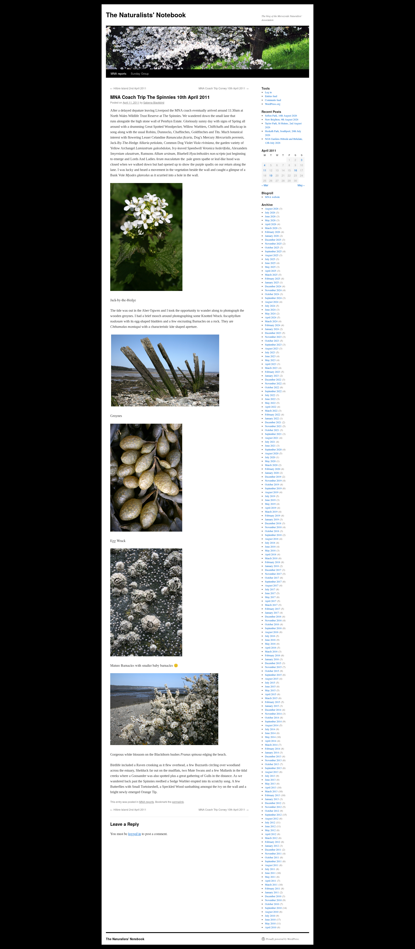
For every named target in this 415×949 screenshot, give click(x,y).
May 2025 (270, 266)
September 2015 (273, 674)
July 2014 (270, 729)
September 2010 (273, 908)
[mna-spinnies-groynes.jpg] (165, 405)
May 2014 (270, 737)
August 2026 (271, 208)
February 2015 (272, 702)
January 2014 (272, 752)
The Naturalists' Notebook (146, 14)
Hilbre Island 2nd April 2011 (128, 88)
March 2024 (271, 321)
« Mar (265, 185)
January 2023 (272, 375)
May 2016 (270, 643)
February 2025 (272, 278)
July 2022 (270, 395)
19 (270, 175)
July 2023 (270, 352)
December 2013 (273, 756)
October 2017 (272, 577)
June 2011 (270, 873)
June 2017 (270, 593)
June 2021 (270, 445)
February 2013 (272, 795)
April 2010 (270, 927)
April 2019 (270, 507)
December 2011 (273, 849)
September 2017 (273, 581)
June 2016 (270, 639)
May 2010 (270, 923)
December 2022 (273, 379)
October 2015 (272, 671)
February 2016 (272, 655)
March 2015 (271, 698)
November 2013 (273, 760)
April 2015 (270, 694)
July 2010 (270, 915)
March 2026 (271, 228)
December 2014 (273, 709)
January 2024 (272, 329)
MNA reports (118, 73)
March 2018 (271, 558)
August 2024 (271, 301)
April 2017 (270, 601)
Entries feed (271, 96)
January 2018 (272, 566)
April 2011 (270, 880)
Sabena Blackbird (153, 102)
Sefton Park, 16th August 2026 (281, 115)
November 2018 (273, 527)
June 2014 (270, 733)
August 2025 (271, 255)
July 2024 (270, 305)
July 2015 (270, 682)
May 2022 (270, 402)
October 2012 (272, 810)
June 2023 (270, 356)
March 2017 (271, 604)
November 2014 (273, 713)
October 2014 (272, 717)
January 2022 (272, 418)
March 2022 (271, 410)
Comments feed (273, 100)
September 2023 (273, 344)
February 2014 (272, 748)
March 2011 (271, 884)
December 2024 (273, 286)
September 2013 (273, 768)
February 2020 (272, 469)
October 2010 (272, 904)
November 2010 (273, 900)
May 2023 (270, 360)
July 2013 (270, 775)
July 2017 (270, 589)
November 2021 (273, 426)
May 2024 (270, 313)
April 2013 (270, 787)
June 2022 (270, 399)
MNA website (272, 197)
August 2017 (271, 585)
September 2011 (273, 861)
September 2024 (273, 298)
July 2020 (270, 457)
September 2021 (273, 434)
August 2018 (271, 538)
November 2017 (273, 573)
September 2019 (273, 488)
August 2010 (271, 911)
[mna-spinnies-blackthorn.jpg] (164, 744)
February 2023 (272, 371)
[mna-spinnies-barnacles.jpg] (146, 655)
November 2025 (273, 243)
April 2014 (270, 740)
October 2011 (272, 857)
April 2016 (270, 647)
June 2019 (270, 500)
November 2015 (273, 667)
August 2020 (271, 453)
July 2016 (270, 636)
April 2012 (270, 834)
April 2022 (270, 406)
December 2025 (273, 239)
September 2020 (273, 449)
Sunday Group (140, 73)
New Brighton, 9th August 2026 (281, 119)
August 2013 (271, 772)
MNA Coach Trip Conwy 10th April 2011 (224, 88)
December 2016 (273, 616)
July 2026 (270, 212)
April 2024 (270, 317)
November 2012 (273, 806)
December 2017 (273, 570)
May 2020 (270, 461)
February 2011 (272, 888)
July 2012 (270, 822)
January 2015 (272, 705)
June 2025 (270, 263)
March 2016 (271, 651)
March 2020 (271, 465)
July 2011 (270, 869)
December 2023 (273, 333)
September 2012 (273, 814)
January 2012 (272, 845)
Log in (268, 92)
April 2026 (270, 224)
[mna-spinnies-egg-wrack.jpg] (146, 530)
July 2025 (270, 259)
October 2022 (272, 387)
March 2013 (271, 791)
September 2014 (273, 721)
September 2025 (273, 251)
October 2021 (272, 430)
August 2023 (271, 348)
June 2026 (270, 216)
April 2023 (270, 364)
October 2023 (272, 340)
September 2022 (273, 391)
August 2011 (271, 865)
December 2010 (273, 896)
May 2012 (270, 830)
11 (264, 170)
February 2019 (272, 515)
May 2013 (270, 783)
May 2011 (270, 876)
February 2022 (272, 414)
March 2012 (271, 838)
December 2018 (273, 523)
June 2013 (270, 779)
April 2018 (270, 554)
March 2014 (271, 744)
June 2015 (270, 686)
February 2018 (272, 562)
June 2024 (270, 309)
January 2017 (272, 612)
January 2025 (272, 282)
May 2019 (270, 503)
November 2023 (273, 336)
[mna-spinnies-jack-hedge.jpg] (146, 289)
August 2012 (271, 818)
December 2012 (273, 803)
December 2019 (273, 476)
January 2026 (272, 235)
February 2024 (272, 325)
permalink (178, 802)
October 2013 (272, 764)
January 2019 (272, 519)
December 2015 (273, 663)
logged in (134, 833)
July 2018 (270, 542)
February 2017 (272, 608)
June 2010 (270, 919)
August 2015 (271, 678)
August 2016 (271, 632)
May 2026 (270, 220)
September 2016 (273, 628)
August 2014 (271, 725)
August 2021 (271, 437)
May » (301, 185)
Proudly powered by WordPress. (282, 939)
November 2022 (273, 383)
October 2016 (272, 624)
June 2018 (270, 546)
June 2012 (270, 826)
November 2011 (273, 853)
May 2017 (270, 597)
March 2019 (271, 511)
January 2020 (272, 472)
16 (295, 170)
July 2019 (270, 496)
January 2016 (272, 659)
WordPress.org (272, 104)
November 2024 (273, 290)
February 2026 (272, 232)
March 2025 (271, 274)
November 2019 (273, 480)
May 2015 (270, 690)
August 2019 (271, 492)
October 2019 (272, 484)
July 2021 (270, 441)
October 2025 (272, 247)
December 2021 (273, 422)
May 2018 (270, 550)
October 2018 (272, 531)
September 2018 (273, 535)
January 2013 (272, 799)
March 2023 (271, 367)
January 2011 (272, 892)
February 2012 (272, 841)
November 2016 (273, 620)
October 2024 (272, 294)
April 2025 (270, 270)
